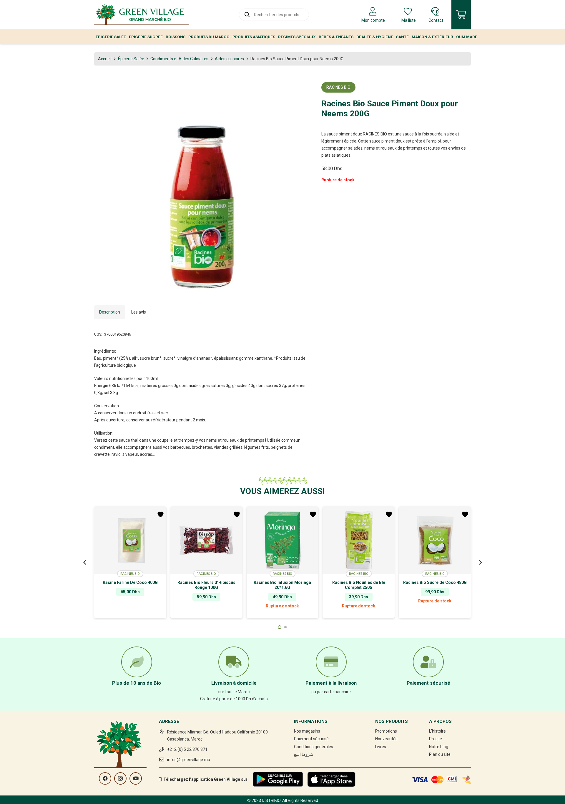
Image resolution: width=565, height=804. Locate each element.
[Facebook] (105, 778)
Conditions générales (313, 746)
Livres (380, 746)
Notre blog (438, 746)
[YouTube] (135, 778)
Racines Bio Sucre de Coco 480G (435, 582)
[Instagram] (120, 778)
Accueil (105, 58)
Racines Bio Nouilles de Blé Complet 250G (358, 585)
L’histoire (437, 731)
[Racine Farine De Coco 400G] (130, 540)
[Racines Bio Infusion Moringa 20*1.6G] (283, 540)
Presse (435, 738)
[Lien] (141, 14)
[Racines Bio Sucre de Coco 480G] (435, 540)
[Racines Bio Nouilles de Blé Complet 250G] (359, 540)
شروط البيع (303, 754)
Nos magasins (307, 731)
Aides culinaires (229, 58)
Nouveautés (386, 738)
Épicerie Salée (131, 58)
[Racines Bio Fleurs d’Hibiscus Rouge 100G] (206, 540)
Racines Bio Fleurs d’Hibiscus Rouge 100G (206, 585)
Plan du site (440, 754)
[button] (300, 90)
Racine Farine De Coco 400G (130, 582)
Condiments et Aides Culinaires (179, 58)
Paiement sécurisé (311, 738)
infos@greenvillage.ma (188, 759)
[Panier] (461, 14)
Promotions (386, 731)
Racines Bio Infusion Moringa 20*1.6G (282, 585)
